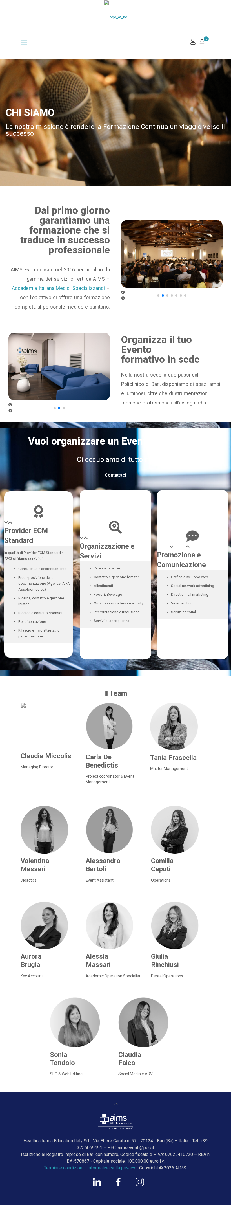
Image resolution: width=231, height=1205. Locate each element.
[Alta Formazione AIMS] (115, 17)
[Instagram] (140, 1184)
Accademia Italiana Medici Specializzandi (58, 288)
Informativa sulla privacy (111, 1168)
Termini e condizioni (63, 1168)
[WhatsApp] (97, 1184)
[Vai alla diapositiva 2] (163, 295)
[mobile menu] (24, 42)
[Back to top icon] (115, 1104)
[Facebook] (118, 1184)
